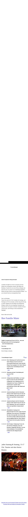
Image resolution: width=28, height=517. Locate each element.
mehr (9, 370)
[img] (14, 134)
